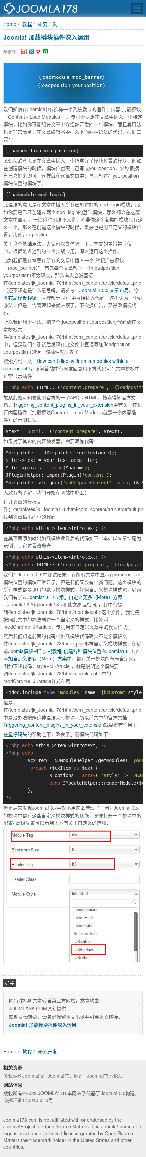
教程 (27, 23)
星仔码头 (17, 734)
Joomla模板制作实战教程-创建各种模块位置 (55, 651)
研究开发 (47, 23)
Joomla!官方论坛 (105, 1075)
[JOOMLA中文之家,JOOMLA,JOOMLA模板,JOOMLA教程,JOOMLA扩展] (40, 8)
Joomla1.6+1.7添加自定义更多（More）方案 (75, 596)
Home (9, 23)
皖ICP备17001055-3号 (29, 1099)
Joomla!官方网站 (66, 1075)
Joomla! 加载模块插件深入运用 (46, 37)
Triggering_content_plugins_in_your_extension (63, 404)
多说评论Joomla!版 (23, 1075)
